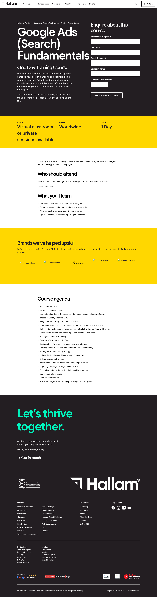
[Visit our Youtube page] (129, 507)
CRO (43, 527)
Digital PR (21, 520)
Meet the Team (86, 517)
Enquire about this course (106, 95)
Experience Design (24, 527)
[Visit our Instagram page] (118, 507)
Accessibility (50, 591)
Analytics (20, 531)
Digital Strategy (48, 510)
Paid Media (21, 513)
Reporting (45, 531)
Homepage (84, 507)
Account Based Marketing (52, 517)
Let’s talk (148, 4)
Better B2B (84, 524)
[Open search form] (136, 4)
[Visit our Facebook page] (113, 507)
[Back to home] (9, 4)
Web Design (22, 524)
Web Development (49, 524)
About (82, 513)
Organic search (48, 513)
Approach (84, 510)
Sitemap (80, 591)
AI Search (21, 517)
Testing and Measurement (27, 534)
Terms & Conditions (36, 591)
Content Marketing (49, 520)
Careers (83, 520)
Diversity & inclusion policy (66, 591)
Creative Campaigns (25, 507)
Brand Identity (23, 510)
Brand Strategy (48, 507)
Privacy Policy (22, 591)
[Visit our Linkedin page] (124, 507)
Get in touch (31, 457)
